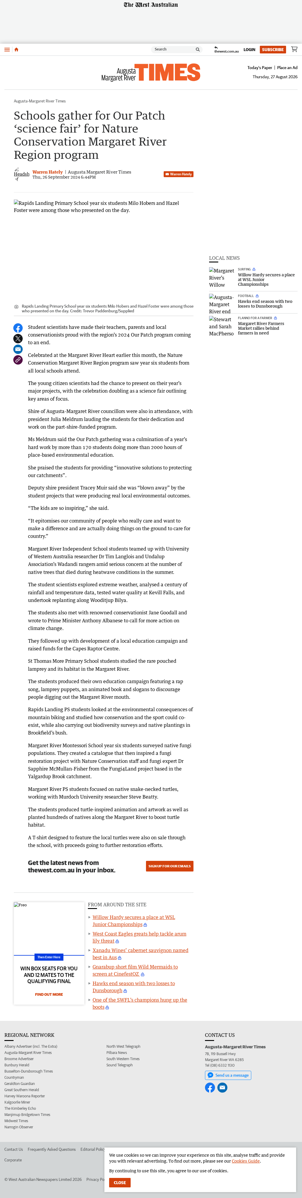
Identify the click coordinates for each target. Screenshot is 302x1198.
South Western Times (122, 1059)
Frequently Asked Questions (52, 1149)
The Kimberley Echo (20, 1108)
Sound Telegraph (119, 1065)
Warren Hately (181, 174)
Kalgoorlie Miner (17, 1102)
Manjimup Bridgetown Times (27, 1114)
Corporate (13, 1160)
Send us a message (232, 1075)
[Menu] (7, 49)
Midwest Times (16, 1121)
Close (120, 1182)
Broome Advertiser (19, 1059)
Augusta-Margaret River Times (40, 101)
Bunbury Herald (16, 1065)
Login (249, 49)
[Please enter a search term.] (198, 49)
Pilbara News (116, 1052)
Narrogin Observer (18, 1127)
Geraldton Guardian (19, 1083)
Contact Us (13, 1149)
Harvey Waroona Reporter (24, 1096)
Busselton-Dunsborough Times (28, 1071)
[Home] (16, 49)
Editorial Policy (93, 1149)
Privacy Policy (98, 1179)
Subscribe (273, 49)
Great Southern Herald (21, 1090)
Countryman (14, 1077)
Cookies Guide (246, 1160)
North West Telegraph (123, 1046)
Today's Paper (259, 68)
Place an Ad (287, 68)
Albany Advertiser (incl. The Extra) (30, 1046)
